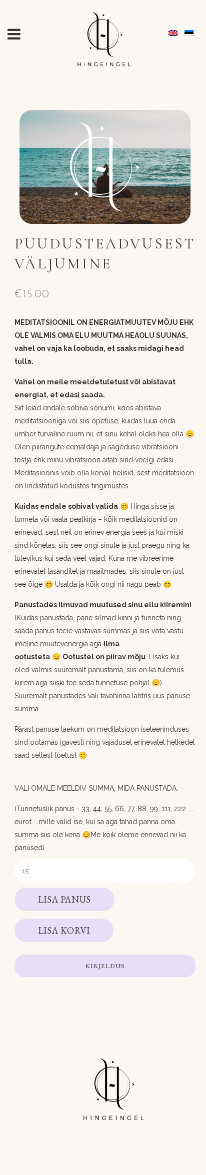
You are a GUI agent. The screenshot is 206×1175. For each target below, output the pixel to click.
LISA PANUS (64, 899)
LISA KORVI (64, 930)
